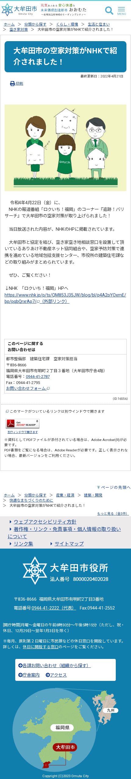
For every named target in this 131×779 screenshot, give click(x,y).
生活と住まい (99, 24)
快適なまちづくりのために (31, 500)
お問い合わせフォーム (26, 388)
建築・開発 (93, 495)
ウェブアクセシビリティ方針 (45, 522)
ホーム (9, 24)
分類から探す (35, 24)
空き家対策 (18, 29)
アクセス (58, 675)
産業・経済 (65, 495)
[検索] (109, 11)
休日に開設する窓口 (40, 647)
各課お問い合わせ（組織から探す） (57, 665)
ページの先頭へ (116, 487)
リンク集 (23, 544)
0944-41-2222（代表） (54, 608)
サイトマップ (69, 544)
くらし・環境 (67, 24)
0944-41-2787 (38, 376)
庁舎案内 (31, 675)
